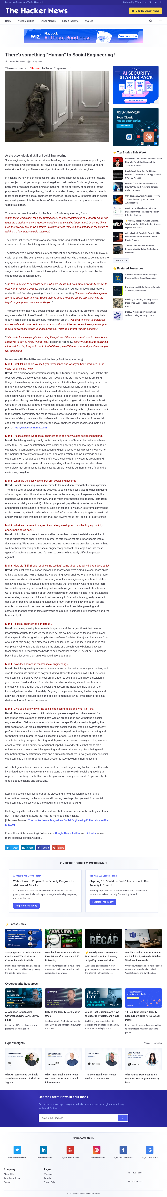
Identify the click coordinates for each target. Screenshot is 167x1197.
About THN (9, 1174)
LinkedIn (91, 833)
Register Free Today (26, 905)
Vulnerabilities (26, 21)
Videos (147, 1043)
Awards (89, 21)
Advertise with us (12, 1178)
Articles (158, 1043)
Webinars (48, 1174)
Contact (7, 1182)
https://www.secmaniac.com (30, 427)
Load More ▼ (121, 261)
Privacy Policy (50, 1182)
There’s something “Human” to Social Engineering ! (60, 55)
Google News (63, 833)
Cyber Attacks (48, 21)
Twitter (76, 833)
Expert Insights (70, 21)
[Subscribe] (123, 1118)
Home (8, 21)
